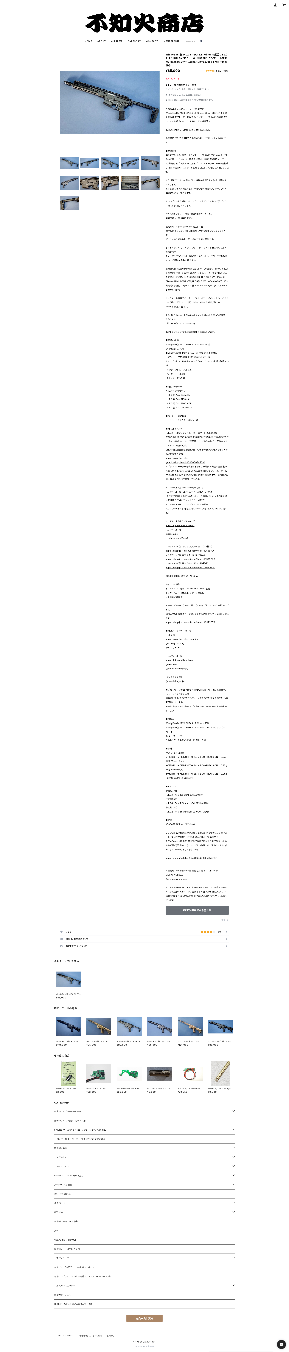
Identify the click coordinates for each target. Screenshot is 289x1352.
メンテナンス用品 (62, 1194)
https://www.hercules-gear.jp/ (182, 639)
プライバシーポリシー (65, 1336)
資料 (56, 1230)
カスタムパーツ (61, 1166)
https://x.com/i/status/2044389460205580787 (191, 858)
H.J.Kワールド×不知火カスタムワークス (73, 1304)
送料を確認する (194, 95)
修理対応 (58, 1212)
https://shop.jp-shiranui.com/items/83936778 (190, 559)
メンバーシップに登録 (176, 89)
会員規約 (110, 1336)
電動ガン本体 (60, 1148)
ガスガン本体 (60, 1157)
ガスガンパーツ (61, 1258)
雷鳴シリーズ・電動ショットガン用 (70, 1120)
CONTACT (152, 41)
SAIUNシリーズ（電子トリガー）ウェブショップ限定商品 (80, 1129)
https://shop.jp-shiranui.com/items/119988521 (190, 567)
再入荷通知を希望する (198, 910)
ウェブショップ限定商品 (65, 1240)
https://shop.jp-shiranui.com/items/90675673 (190, 622)
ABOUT (101, 41)
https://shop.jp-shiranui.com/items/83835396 (190, 550)
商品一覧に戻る (144, 1318)
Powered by (141, 1346)
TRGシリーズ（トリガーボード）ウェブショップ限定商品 (80, 1139)
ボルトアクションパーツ (65, 1285)
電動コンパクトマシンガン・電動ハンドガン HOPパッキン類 (82, 1276)
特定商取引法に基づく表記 (90, 1336)
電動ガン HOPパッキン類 (67, 1249)
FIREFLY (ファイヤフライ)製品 (68, 1175)
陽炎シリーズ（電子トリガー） (67, 1111)
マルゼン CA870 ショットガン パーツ (75, 1267)
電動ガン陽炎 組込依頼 (66, 1221)
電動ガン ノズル (62, 1295)
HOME (88, 41)
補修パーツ (59, 1203)
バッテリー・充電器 (63, 1184)
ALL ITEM (116, 41)
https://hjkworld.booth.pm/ (180, 525)
